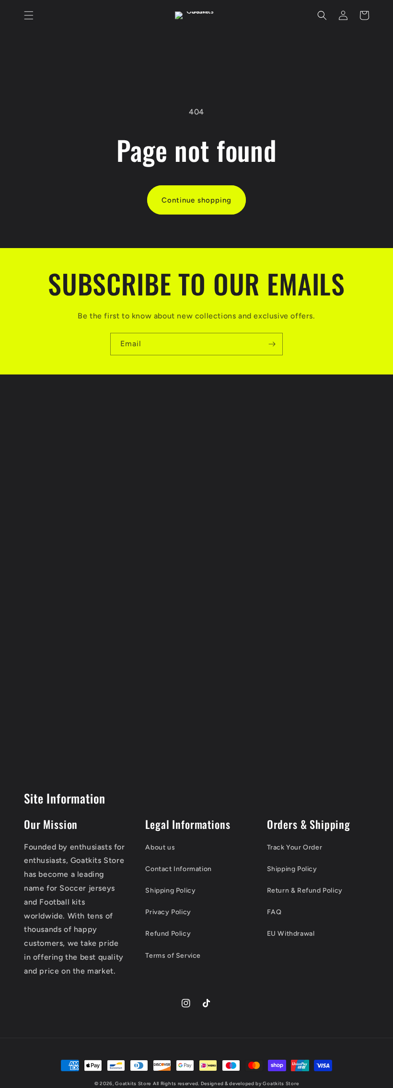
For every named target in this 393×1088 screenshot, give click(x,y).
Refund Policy (168, 933)
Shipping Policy (170, 890)
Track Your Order (295, 847)
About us (160, 847)
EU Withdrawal (291, 933)
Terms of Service (173, 956)
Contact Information (178, 869)
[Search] (322, 15)
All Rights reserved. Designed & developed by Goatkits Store (226, 1083)
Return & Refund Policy (305, 890)
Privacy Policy (168, 912)
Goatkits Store (133, 1083)
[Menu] (28, 15)
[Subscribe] (271, 344)
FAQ (274, 912)
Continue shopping (196, 200)
